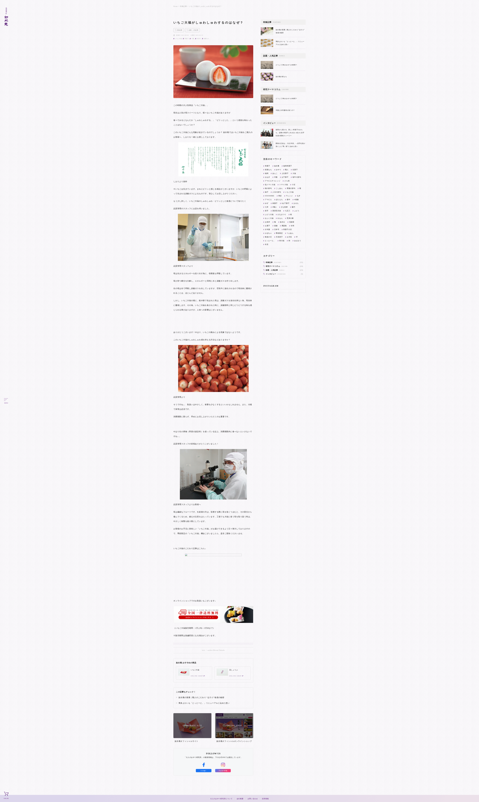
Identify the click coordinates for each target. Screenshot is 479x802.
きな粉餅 (284, 207)
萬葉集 (284, 226)
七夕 (298, 196)
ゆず (266, 203)
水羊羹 (267, 229)
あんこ (275, 173)
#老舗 (296, 199)
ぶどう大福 (269, 214)
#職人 (274, 207)
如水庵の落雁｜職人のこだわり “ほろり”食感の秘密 (201, 697)
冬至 (266, 244)
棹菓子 (275, 203)
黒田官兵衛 (276, 211)
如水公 (282, 222)
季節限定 (279, 233)
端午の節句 (297, 177)
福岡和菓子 (287, 166)
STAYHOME (269, 196)
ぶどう (296, 211)
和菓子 (187, 38)
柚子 (266, 192)
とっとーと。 (270, 241)
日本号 (276, 229)
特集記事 (183, 6)
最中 (288, 199)
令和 (292, 226)
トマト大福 (283, 185)
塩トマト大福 (270, 185)
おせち (296, 203)
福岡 (266, 173)
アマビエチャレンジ (272, 181)
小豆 (293, 185)
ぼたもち (279, 199)
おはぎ (267, 177)
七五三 (287, 211)
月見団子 (279, 237)
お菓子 (267, 226)
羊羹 (276, 177)
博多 (280, 196)
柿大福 (281, 241)
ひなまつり (282, 214)
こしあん (279, 188)
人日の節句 (276, 192)
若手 (266, 211)
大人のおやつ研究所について (221, 799)
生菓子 (199, 38)
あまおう (297, 241)
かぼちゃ (268, 233)
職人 (286, 170)
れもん (280, 218)
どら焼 (287, 181)
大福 (192, 38)
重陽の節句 (291, 188)
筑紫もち (206, 38)
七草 (266, 207)
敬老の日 (268, 237)
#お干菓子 (286, 203)
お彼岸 (267, 222)
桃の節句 (268, 188)
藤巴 (293, 207)
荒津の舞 (290, 218)
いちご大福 (178, 38)
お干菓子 (285, 177)
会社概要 (240, 799)
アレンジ (289, 196)
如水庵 (276, 166)
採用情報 (265, 799)
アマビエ (268, 199)
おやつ (278, 170)
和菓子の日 (287, 229)
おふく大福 (269, 218)
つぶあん (290, 233)
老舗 (276, 226)
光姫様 (291, 222)
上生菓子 (285, 173)
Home (175, 6)
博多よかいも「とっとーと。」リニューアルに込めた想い (204, 703)
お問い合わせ (253, 799)
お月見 (289, 237)
